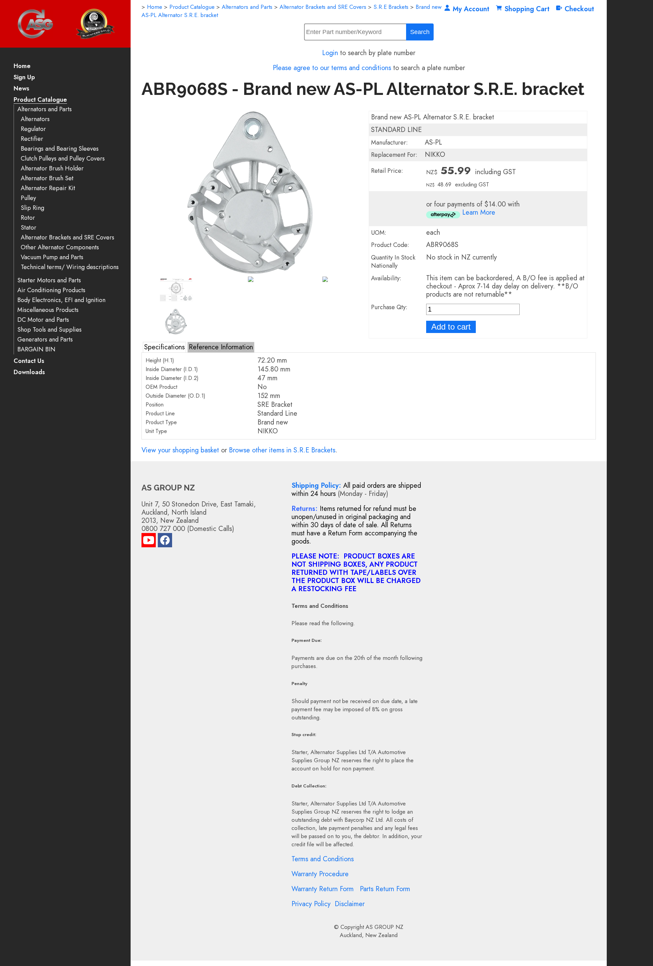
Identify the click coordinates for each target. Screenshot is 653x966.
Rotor (28, 218)
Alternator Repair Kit (48, 188)
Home (22, 66)
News (21, 89)
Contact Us (29, 361)
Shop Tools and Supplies (49, 330)
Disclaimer (350, 904)
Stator (28, 227)
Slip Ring (32, 208)
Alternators (35, 119)
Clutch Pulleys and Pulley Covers (63, 158)
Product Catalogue (40, 100)
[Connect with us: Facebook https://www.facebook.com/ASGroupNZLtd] (165, 542)
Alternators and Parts (44, 109)
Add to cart (451, 326)
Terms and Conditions (322, 859)
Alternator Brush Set (47, 178)
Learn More (478, 212)
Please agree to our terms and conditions (332, 68)
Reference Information (221, 347)
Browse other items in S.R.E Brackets (282, 450)
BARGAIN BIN (36, 349)
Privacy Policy (311, 904)
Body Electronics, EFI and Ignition (61, 300)
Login (330, 53)
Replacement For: (394, 154)
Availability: (386, 278)
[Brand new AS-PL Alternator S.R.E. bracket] (250, 272)
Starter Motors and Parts (49, 280)
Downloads (29, 372)
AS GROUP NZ (384, 927)
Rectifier (32, 139)
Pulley (28, 198)
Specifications (164, 347)
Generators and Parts (45, 339)
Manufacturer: (389, 142)
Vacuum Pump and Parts (52, 257)
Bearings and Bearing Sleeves (60, 149)
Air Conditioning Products (51, 290)
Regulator (33, 129)
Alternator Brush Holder (52, 168)
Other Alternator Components (60, 247)
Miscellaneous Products (48, 310)
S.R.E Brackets (390, 7)
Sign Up (24, 77)
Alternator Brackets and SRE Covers (67, 237)
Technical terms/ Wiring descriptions (70, 267)
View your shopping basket (180, 450)
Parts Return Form (385, 889)
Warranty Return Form (322, 889)
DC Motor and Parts (43, 320)
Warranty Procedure (320, 874)
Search (420, 32)
